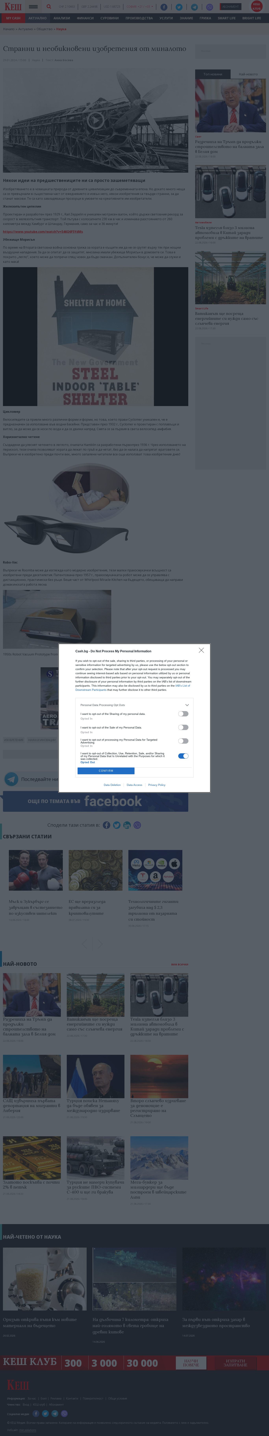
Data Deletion (112, 784)
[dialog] (134, 718)
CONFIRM (106, 770)
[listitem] (134, 705)
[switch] (183, 713)
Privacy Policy (156, 784)
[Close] (202, 651)
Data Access (134, 784)
